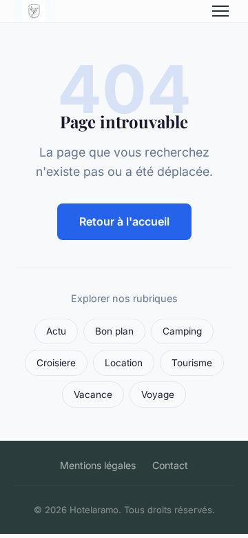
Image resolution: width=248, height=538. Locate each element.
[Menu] (220, 11)
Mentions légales (98, 465)
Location (124, 362)
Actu (56, 331)
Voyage (157, 394)
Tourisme (192, 362)
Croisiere (56, 362)
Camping (182, 331)
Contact (170, 465)
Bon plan (114, 331)
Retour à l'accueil (124, 221)
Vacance (93, 394)
